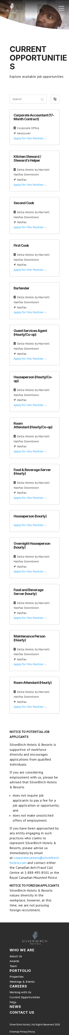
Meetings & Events (22, 981)
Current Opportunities (25, 997)
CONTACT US (22, 1012)
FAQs (13, 1002)
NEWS (15, 1007)
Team (13, 966)
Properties (17, 976)
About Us (16, 956)
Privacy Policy (27, 1031)
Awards (14, 961)
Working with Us (20, 992)
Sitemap (14, 1031)
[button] (55, 99)
